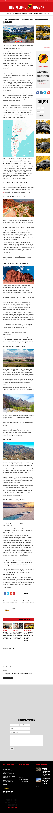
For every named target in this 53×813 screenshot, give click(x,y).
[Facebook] (43, 1)
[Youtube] (49, 1)
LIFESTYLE (30, 13)
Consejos (5, 630)
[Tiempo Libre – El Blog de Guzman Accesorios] (26, 7)
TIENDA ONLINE (42, 13)
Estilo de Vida (27, 630)
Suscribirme (40, 115)
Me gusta (37, 92)
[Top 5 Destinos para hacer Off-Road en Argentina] (38, 780)
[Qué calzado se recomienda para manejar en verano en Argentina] (18, 626)
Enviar (12, 748)
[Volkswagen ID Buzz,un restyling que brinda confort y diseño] (29, 626)
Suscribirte (49, 91)
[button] (48, 13)
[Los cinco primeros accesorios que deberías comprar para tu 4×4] (38, 769)
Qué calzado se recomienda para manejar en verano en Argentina (18, 635)
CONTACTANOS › (43, 83)
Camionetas (18, 13)
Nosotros (21, 775)
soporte (13, 608)
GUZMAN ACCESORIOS (43, 66)
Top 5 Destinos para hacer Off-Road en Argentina (46, 781)
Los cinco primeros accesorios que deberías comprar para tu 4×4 (46, 771)
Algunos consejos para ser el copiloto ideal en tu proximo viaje (7, 635)
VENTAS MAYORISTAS (23, 779)
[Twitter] (47, 1)
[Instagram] (45, 1)
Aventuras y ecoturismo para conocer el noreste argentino (27, 601)
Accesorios (24, 13)
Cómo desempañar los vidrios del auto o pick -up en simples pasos (10, 601)
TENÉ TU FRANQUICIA (23, 781)
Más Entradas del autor (25, 619)
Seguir (41, 91)
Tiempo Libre (10, 13)
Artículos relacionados (9, 619)
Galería (36, 13)
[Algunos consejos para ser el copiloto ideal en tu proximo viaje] (7, 626)
